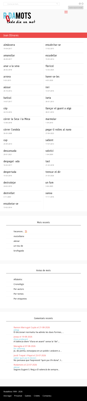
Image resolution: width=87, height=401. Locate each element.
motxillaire (19, 236)
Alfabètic (18, 279)
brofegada (19, 250)
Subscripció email (75, 7)
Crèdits (37, 396)
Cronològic (19, 284)
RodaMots (8, 391)
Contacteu (47, 396)
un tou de (18, 245)
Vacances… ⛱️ (20, 231)
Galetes (28, 396)
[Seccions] (66, 11)
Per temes (19, 293)
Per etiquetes (20, 298)
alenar (17, 241)
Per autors (19, 289)
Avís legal (7, 396)
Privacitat (18, 396)
